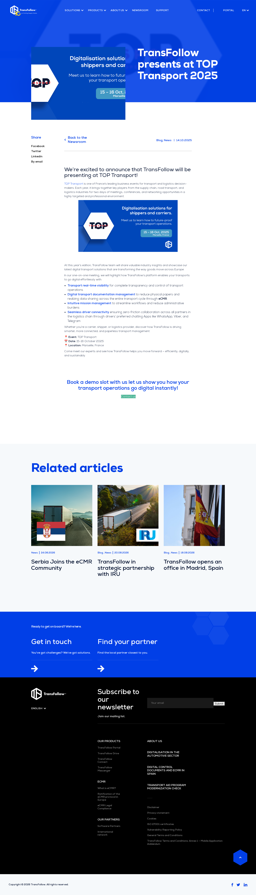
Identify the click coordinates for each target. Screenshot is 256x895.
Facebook (38, 146)
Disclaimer (153, 807)
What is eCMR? (107, 788)
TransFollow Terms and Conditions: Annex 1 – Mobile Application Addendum (185, 842)
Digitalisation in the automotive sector (163, 754)
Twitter (36, 151)
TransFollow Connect (105, 760)
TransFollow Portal (109, 747)
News (167, 140)
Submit (219, 703)
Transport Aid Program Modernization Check (166, 786)
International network (105, 833)
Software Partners (109, 826)
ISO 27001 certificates (160, 824)
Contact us (128, 396)
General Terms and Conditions (165, 835)
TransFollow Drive (108, 753)
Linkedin (36, 156)
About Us (154, 741)
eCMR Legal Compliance (105, 807)
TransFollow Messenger (105, 769)
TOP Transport (73, 183)
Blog (159, 140)
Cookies (151, 818)
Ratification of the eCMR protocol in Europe (109, 796)
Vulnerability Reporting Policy (164, 829)
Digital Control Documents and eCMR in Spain (165, 770)
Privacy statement (158, 812)
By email (37, 161)
